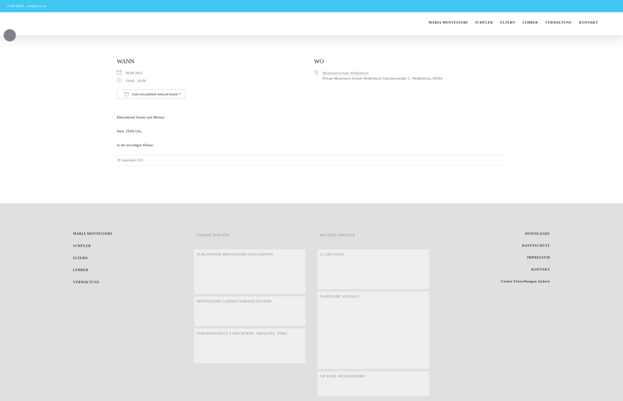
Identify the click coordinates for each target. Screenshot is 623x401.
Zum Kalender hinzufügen (154, 94)
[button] (614, 22)
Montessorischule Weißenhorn (345, 73)
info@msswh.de (36, 6)
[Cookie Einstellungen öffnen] (612, 395)
